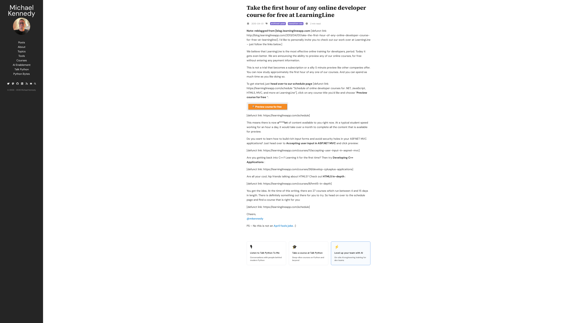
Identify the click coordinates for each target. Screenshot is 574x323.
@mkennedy (255, 218)
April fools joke (283, 226)
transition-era (296, 23)
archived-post (278, 23)
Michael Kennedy (21, 10)
